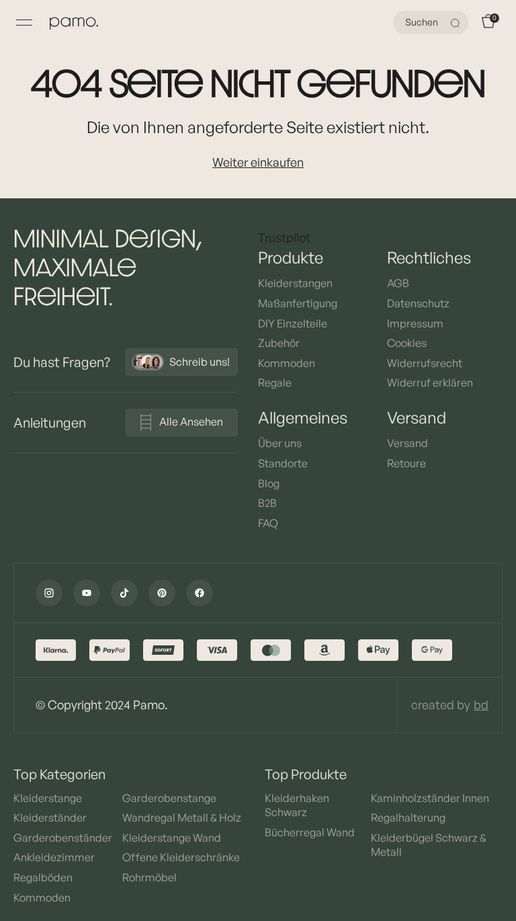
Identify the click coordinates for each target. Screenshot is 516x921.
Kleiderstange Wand (171, 837)
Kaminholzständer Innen (430, 798)
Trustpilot (284, 237)
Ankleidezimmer (54, 857)
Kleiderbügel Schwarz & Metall (428, 845)
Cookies (407, 343)
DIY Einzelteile (292, 323)
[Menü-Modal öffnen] (24, 23)
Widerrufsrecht (424, 363)
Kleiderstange (47, 798)
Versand (407, 443)
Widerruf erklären (430, 382)
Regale (275, 382)
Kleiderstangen (295, 283)
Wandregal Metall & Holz (181, 817)
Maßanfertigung (297, 303)
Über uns (280, 443)
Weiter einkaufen (258, 162)
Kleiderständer (50, 817)
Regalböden (43, 877)
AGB (398, 283)
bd (481, 704)
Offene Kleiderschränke (181, 857)
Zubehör (279, 343)
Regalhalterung (408, 817)
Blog (269, 483)
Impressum (415, 323)
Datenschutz (418, 303)
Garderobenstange (169, 798)
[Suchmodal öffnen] (457, 23)
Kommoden (286, 363)
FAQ (268, 523)
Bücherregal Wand (310, 832)
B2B (267, 503)
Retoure (406, 463)
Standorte (283, 463)
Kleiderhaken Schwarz (297, 805)
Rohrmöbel (149, 877)
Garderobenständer (62, 837)
